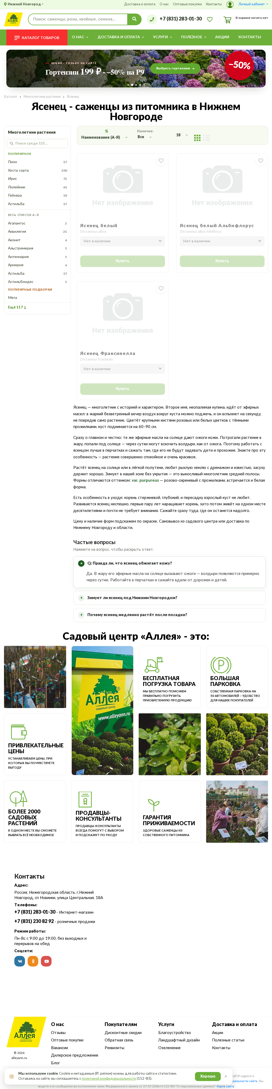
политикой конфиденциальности (109, 1078)
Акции (222, 37)
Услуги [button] (160, 37)
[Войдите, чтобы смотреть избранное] (209, 19)
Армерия (37, 265)
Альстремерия (37, 248)
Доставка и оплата (139, 4)
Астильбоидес (37, 282)
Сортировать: (106, 131)
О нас (164, 4)
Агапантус (37, 223)
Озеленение (169, 1048)
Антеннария (37, 257)
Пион (37, 162)
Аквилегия (37, 232)
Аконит (37, 240)
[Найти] (134, 19)
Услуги (166, 1024)
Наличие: (146, 131)
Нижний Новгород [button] (24, 4)
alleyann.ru (19, 1058)
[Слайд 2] (132, 85)
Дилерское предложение (74, 1055)
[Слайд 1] (128, 85)
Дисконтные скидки (123, 1033)
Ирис (37, 179)
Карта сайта (225, 1086)
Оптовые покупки (187, 4)
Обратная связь (119, 1040)
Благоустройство (174, 1033)
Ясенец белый (98, 225)
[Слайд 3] (136, 85)
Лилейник (37, 187)
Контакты (214, 4)
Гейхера (37, 195)
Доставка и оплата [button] (118, 37)
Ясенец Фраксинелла (108, 353)
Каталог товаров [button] (40, 38)
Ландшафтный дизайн (179, 1040)
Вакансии (59, 1048)
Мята (12, 298)
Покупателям (121, 1024)
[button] (247, 4)
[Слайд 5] (144, 85)
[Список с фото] (206, 137)
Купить (122, 261)
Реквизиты (114, 1048)
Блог (55, 1063)
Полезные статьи (228, 1040)
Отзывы (58, 1033)
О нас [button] (78, 37)
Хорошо (207, 1076)
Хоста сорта (37, 170)
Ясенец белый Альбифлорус (217, 225)
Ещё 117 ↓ (17, 307)
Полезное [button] (191, 37)
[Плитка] (197, 137)
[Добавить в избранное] (161, 161)
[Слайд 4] (140, 85)
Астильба (37, 204)
